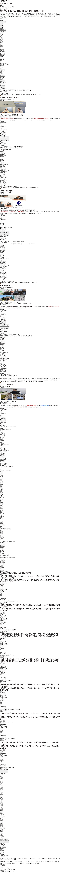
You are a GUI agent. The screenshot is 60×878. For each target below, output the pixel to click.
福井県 (1, 805)
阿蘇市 (1, 485)
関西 (1, 27)
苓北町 (1, 526)
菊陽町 (1, 496)
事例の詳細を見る (4, 602)
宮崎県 (1, 536)
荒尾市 (1, 37)
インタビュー (4, 143)
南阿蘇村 (2, 503)
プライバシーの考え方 (4, 868)
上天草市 (2, 45)
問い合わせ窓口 (3, 865)
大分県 (1, 532)
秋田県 (1, 779)
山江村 (1, 522)
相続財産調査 (3, 54)
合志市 (1, 487)
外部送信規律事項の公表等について (7, 869)
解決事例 (3, 145)
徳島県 (1, 823)
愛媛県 (1, 825)
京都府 (1, 809)
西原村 (1, 502)
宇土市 (1, 44)
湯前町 (1, 517)
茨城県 (1, 789)
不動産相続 (2, 51)
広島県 (1, 817)
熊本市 (1, 34)
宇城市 (1, 46)
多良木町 (2, 516)
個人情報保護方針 (9, 90)
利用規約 (3, 90)
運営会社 (2, 870)
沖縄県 (1, 538)
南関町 (1, 491)
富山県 (1, 802)
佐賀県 (2, 287)
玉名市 (1, 40)
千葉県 (1, 788)
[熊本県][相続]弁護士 (4, 7)
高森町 (1, 501)
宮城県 (1, 778)
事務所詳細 (3, 142)
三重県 (1, 799)
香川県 (1, 824)
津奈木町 (2, 513)
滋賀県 (1, 813)
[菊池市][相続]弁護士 (4, 9)
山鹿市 (1, 41)
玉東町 (1, 490)
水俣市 (1, 39)
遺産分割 (2, 50)
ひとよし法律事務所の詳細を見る (7, 466)
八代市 (1, 35)
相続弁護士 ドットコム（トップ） (7, 6)
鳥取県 (1, 820)
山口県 (1, 819)
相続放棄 (2, 55)
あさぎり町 (2, 524)
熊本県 (2, 99)
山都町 (1, 510)
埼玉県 (1, 787)
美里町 (1, 489)
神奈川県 (2, 786)
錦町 (1, 515)
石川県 (1, 804)
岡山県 (1, 818)
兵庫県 (1, 810)
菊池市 (1, 42)
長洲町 (1, 492)
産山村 (1, 500)
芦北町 (1, 512)
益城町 (1, 507)
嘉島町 (1, 506)
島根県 (1, 821)
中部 (1, 25)
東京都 (1, 784)
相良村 (1, 520)
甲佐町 (1, 508)
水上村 (1, 518)
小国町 (1, 499)
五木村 (1, 521)
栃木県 (1, 792)
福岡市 (6, 192)
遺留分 (1, 56)
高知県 (1, 826)
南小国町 (2, 497)
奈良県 (1, 812)
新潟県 (1, 800)
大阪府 (1, 808)
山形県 (1, 781)
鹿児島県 (2, 537)
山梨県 (1, 797)
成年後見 (2, 553)
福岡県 (2, 192)
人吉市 (1, 36)
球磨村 (1, 523)
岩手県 (1, 777)
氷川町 (1, 511)
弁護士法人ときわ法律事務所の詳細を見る (9, 186)
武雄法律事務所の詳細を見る (6, 374)
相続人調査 (2, 53)
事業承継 (2, 59)
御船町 (1, 505)
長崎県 (1, 531)
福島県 (1, 782)
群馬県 (1, 791)
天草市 (1, 486)
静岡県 (1, 794)
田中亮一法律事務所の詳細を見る (7, 281)
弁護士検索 (3, 3)
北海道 (1, 775)
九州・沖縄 (2, 31)
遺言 (1, 60)
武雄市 (6, 287)
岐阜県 (1, 798)
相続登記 (2, 58)
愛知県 (1, 796)
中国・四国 (2, 29)
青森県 (1, 776)
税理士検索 (10, 3)
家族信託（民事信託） (4, 555)
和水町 (1, 494)
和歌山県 (2, 814)
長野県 (1, 803)
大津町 (1, 495)
